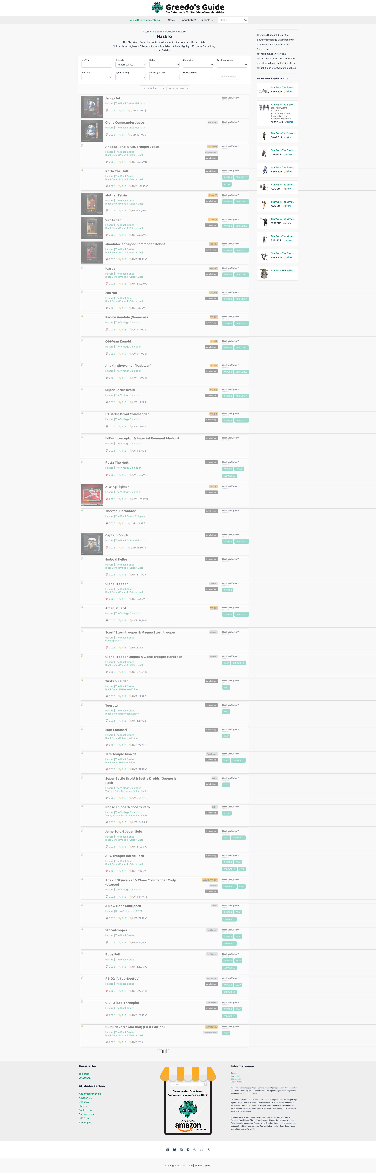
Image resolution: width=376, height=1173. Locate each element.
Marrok (111, 293)
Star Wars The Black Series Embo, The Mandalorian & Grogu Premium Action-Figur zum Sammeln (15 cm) (283, 133)
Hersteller (120, 60)
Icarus (110, 268)
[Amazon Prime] (288, 91)
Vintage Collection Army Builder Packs (126, 791)
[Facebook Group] (174, 1149)
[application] (162, 20)
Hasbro (109, 103)
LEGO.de (84, 1118)
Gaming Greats (113, 640)
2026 (112, 110)
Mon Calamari (116, 730)
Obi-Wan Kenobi (118, 341)
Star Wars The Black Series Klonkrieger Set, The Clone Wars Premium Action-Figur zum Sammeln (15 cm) (283, 87)
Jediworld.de (86, 1114)
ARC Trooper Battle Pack (124, 856)
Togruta (111, 705)
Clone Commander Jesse (124, 123)
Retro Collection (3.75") (128, 911)
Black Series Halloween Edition (122, 689)
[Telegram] (188, 1149)
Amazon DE (85, 1097)
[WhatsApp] (194, 1149)
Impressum (235, 1076)
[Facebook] (167, 1149)
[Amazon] (208, 1149)
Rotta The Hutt (117, 171)
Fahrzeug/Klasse (157, 72)
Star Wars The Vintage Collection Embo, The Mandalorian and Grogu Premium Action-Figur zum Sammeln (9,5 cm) (283, 184)
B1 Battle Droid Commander (127, 414)
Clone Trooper (116, 584)
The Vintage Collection (128, 322)
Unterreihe (188, 60)
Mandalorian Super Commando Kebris (135, 244)
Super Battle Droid (120, 390)
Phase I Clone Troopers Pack (127, 807)
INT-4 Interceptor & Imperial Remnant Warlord (142, 438)
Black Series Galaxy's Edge (120, 762)
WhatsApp (85, 1077)
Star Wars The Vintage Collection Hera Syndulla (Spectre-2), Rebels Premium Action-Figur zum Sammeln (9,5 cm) (283, 201)
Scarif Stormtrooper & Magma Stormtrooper (140, 632)
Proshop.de (85, 1122)
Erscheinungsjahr (225, 60)
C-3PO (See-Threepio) (122, 1003)
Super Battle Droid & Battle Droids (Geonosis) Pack (141, 781)
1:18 (124, 329)
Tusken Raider (116, 681)
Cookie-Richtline (238, 1082)
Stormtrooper (116, 930)
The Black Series (124, 151)
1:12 (124, 161)
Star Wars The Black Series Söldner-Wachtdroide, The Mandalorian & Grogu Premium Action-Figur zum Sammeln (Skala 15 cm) (283, 150)
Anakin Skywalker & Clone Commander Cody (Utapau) (140, 882)
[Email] (201, 1149)
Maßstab (86, 72)
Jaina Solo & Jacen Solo (123, 831)
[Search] (246, 20)
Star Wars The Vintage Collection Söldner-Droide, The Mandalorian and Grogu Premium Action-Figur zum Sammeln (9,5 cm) (283, 219)
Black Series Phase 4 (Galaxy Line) (124, 155)
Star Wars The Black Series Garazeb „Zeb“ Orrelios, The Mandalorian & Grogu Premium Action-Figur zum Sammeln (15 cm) (283, 167)
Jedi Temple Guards (120, 754)
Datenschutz (236, 1079)
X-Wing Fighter (117, 487)
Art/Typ (85, 60)
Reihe (152, 60)
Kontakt (234, 1073)
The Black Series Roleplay (130, 516)
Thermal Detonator (120, 511)
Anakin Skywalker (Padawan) (128, 366)
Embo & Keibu (116, 559)
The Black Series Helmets (130, 103)
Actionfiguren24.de (90, 1093)
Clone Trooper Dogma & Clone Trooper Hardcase (143, 657)
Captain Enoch (116, 535)
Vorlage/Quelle (190, 72)
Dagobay (84, 1101)
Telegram (84, 1073)
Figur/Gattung (122, 72)
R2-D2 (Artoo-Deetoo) (122, 979)
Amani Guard (115, 608)
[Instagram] (181, 1149)
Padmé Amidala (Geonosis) (126, 317)
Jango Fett (113, 98)
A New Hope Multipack (123, 906)
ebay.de (83, 1106)
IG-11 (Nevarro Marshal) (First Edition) (135, 1027)
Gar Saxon (113, 220)
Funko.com (85, 1110)
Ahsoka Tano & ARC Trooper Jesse (132, 147)
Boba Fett (113, 954)
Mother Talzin (116, 195)
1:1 (123, 110)
